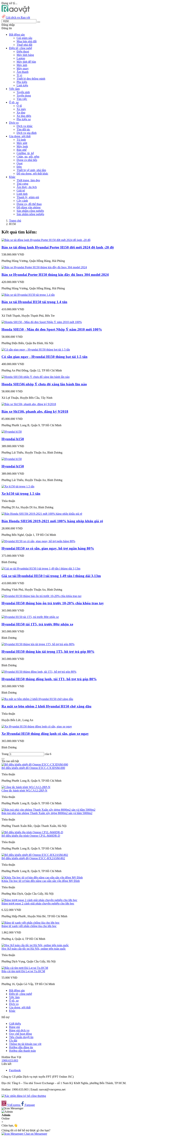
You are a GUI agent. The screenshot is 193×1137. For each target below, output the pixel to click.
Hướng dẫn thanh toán (22, 1050)
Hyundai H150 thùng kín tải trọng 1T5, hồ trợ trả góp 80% (48, 652)
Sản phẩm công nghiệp (30, 210)
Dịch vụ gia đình (27, 132)
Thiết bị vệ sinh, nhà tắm (31, 170)
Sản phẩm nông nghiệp (30, 214)
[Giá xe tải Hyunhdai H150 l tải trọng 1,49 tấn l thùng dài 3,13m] (41, 568)
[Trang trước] (3, 758)
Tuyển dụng (24, 95)
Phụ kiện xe (24, 119)
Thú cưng (22, 183)
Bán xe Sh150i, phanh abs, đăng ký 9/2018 (35, 411)
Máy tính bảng (25, 54)
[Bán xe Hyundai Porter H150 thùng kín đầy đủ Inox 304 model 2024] (44, 267)
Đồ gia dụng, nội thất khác (32, 173)
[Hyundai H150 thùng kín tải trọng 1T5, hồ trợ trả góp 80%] (38, 644)
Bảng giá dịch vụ (19, 1030)
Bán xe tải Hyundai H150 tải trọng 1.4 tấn (34, 302)
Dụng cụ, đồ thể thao (29, 204)
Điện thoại (23, 51)
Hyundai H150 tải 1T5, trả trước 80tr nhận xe (37, 624)
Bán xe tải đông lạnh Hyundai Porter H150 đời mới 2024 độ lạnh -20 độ (58, 247)
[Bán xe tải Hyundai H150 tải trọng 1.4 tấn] (28, 294)
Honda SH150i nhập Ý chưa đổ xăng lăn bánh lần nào (44, 384)
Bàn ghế (22, 149)
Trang (5, 754)
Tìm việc (22, 99)
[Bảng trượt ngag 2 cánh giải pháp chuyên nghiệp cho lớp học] (39, 900)
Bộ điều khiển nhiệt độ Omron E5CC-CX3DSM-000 (33, 767)
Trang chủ (15, 220)
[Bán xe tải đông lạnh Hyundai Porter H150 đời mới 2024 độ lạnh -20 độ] (46, 240)
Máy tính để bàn (26, 61)
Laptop (21, 58)
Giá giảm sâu (24, 38)
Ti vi (19, 75)
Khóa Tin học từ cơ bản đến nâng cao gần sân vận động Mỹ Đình (41, 880)
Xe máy (21, 109)
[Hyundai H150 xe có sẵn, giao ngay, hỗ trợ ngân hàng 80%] (38, 541)
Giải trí (21, 190)
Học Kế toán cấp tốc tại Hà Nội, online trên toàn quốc (34, 948)
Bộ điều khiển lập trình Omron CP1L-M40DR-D (31, 835)
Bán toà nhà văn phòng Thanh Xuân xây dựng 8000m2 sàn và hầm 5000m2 (47, 813)
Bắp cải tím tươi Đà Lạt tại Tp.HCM (23, 971)
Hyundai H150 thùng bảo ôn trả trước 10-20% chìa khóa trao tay (53, 603)
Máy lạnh (22, 146)
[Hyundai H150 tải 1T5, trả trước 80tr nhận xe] (30, 616)
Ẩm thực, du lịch (27, 187)
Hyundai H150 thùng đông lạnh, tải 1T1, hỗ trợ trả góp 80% (49, 679)
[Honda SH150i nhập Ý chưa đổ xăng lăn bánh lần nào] (36, 376)
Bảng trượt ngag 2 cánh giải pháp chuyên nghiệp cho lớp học (38, 903)
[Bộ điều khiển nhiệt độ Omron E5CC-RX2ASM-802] (35, 854)
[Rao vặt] (16, 12)
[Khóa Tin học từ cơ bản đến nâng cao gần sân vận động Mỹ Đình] (42, 877)
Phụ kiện (22, 82)
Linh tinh (22, 193)
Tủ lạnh (21, 139)
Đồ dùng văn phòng (29, 207)
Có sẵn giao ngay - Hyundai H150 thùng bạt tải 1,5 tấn (44, 357)
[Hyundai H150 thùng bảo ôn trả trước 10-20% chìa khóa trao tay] (42, 596)
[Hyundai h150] (12, 431)
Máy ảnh (22, 65)
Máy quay (23, 68)
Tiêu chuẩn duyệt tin (21, 1037)
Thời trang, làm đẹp (28, 180)
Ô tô (19, 105)
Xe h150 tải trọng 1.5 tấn (21, 494)
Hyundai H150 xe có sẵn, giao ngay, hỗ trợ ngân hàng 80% (48, 548)
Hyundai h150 (13, 439)
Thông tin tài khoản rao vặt (25, 1043)
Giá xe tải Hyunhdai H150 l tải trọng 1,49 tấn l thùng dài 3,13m (51, 576)
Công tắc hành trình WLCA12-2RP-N (24, 790)
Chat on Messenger (35, 1133)
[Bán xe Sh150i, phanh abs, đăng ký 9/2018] (29, 404)
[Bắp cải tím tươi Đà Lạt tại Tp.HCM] (25, 967)
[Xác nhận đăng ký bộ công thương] (24, 1095)
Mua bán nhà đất (27, 41)
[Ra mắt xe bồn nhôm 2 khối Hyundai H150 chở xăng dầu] (37, 699)
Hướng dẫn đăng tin (21, 1047)
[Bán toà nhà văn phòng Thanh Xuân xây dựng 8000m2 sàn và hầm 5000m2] (48, 809)
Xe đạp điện (24, 115)
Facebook (15, 1070)
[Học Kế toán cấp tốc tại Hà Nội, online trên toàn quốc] (35, 945)
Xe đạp (21, 112)
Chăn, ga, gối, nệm (28, 156)
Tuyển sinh (23, 92)
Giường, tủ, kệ (25, 153)
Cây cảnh (22, 200)
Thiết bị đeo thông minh (31, 78)
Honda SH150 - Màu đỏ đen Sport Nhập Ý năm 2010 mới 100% (52, 329)
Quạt (19, 163)
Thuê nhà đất (24, 44)
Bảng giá (14, 1027)
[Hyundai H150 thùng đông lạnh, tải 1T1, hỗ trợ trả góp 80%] (39, 671)
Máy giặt (22, 143)
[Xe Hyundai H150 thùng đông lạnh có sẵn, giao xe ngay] (37, 726)
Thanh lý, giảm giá (28, 197)
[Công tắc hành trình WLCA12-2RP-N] (26, 787)
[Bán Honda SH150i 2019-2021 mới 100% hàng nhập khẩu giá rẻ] (42, 513)
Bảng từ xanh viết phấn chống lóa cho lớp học (29, 926)
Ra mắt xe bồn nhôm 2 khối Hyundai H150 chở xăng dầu (46, 706)
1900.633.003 (10, 1060)
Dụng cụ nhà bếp (27, 160)
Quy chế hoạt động (20, 1033)
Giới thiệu (15, 1023)
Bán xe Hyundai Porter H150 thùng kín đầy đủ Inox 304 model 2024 (55, 275)
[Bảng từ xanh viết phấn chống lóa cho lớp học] (31, 922)
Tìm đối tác (23, 129)
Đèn (19, 166)
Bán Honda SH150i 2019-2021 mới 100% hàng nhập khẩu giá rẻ (52, 521)
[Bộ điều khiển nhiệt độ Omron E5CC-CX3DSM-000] (35, 764)
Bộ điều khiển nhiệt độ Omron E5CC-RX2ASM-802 (33, 858)
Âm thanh (22, 71)
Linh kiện (22, 85)
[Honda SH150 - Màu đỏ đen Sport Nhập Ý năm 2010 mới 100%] (42, 322)
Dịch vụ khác (25, 126)
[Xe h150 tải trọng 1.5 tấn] (18, 486)
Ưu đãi (13, 1040)
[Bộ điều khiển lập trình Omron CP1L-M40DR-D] (32, 832)
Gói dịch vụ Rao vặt (18, 17)
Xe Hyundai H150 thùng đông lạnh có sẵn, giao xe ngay (45, 734)
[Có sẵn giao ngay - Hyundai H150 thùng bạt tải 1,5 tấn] (36, 349)
